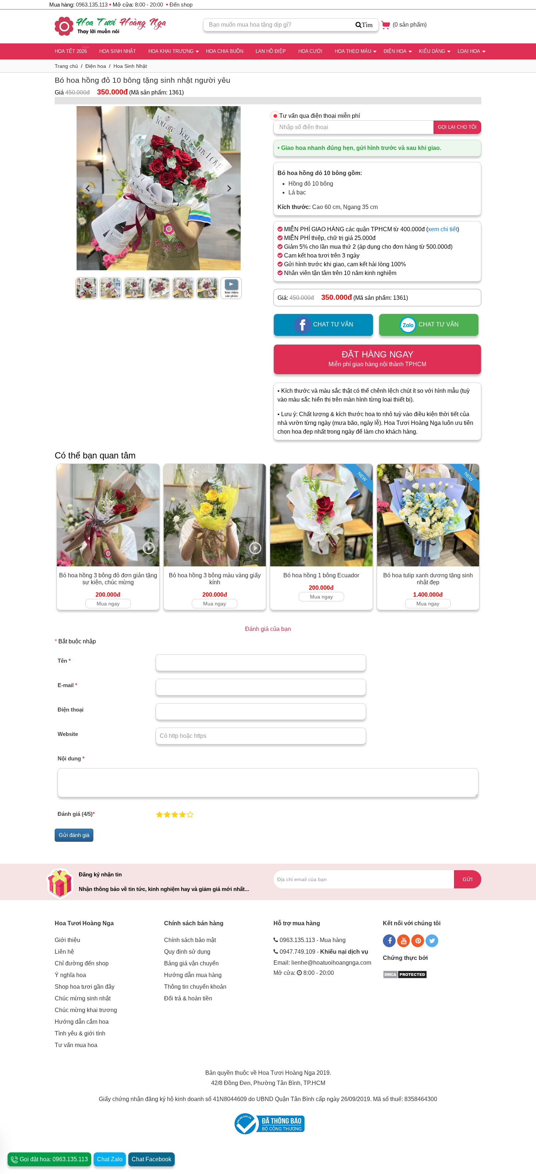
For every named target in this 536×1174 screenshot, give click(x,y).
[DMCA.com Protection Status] (405, 974)
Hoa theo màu (353, 51)
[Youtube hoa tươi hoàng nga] (403, 940)
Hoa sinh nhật (117, 51)
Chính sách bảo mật (190, 940)
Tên (64, 661)
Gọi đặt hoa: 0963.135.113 (53, 1159)
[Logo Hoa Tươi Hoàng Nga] (110, 26)
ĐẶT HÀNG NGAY (377, 358)
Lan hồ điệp (271, 51)
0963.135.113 (92, 4)
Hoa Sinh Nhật (130, 66)
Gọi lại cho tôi (457, 127)
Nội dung (71, 758)
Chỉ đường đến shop (82, 963)
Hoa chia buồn (224, 51)
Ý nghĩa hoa (70, 975)
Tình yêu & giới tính (80, 1033)
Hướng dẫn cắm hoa (82, 1022)
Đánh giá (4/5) (76, 814)
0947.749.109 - (324, 952)
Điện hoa (395, 51)
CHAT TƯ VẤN (332, 325)
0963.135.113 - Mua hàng (313, 940)
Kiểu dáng (432, 51)
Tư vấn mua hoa (76, 1045)
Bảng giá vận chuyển (191, 963)
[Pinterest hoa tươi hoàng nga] (417, 940)
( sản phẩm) (409, 25)
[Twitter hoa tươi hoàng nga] (432, 940)
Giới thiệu (67, 940)
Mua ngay (108, 604)
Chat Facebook (151, 1159)
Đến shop (181, 4)
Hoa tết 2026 (71, 51)
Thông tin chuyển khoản (195, 987)
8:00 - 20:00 (149, 4)
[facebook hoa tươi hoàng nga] (389, 940)
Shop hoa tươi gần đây (84, 987)
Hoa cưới (310, 51)
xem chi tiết (442, 229)
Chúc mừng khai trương (86, 1010)
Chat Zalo (110, 1159)
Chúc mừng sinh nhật (82, 998)
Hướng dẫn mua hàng (193, 975)
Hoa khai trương (171, 51)
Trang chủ (66, 66)
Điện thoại (70, 709)
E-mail (67, 685)
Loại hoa (469, 51)
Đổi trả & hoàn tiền (188, 998)
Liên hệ (64, 952)
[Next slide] (229, 188)
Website (68, 734)
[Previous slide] (88, 188)
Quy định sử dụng (187, 952)
